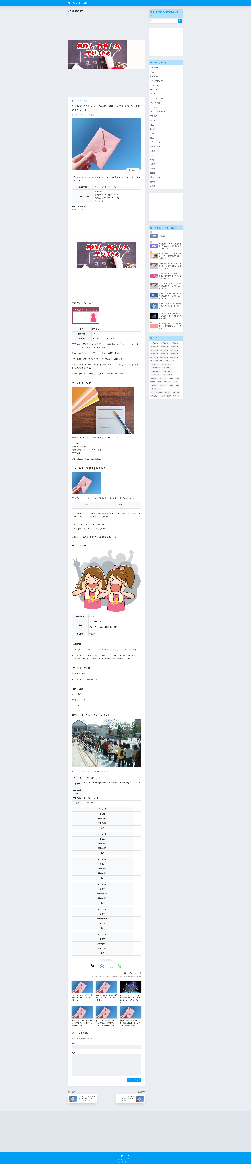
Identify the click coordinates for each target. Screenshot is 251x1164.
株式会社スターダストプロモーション (160, 392)
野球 (174, 396)
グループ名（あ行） (166, 364)
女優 (152, 138)
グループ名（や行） (103, 976)
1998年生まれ (164, 353)
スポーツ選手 (155, 103)
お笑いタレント (154, 364)
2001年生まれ (164, 357)
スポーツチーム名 (157, 98)
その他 (152, 72)
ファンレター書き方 (157, 111)
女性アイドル (155, 147)
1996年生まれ (174, 350)
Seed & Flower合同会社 (156, 360)
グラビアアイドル (157, 81)
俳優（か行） (163, 378)
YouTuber (154, 68)
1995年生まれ (164, 350)
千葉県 (177, 378)
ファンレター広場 (77, 3)
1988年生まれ (164, 343)
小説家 (152, 151)
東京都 (177, 385)
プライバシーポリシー (125, 1159)
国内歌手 (153, 129)
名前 (73, 1043)
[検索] (180, 21)
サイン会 (153, 90)
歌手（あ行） (176, 392)
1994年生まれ (154, 350)
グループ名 (137, 973)
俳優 (152, 125)
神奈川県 (162, 396)
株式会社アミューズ (155, 389)
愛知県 (171, 385)
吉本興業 (152, 382)
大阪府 (175, 382)
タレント (153, 107)
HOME (126, 1155)
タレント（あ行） (155, 371)
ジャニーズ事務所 (155, 367)
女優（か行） (163, 385)
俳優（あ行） (153, 378)
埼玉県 (159, 382)
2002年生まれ (174, 357)
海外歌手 (153, 169)
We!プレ (92, 617)
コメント (76, 1053)
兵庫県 (171, 378)
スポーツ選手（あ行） (168, 367)
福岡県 (169, 396)
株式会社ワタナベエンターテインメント (127, 976)
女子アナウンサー (157, 142)
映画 (152, 160)
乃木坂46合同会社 (167, 375)
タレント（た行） (155, 375)
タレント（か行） (167, 371)
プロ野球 (153, 116)
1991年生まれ (154, 346)
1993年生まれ (174, 346)
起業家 (152, 182)
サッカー (153, 94)
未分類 (152, 164)
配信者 (152, 186)
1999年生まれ (174, 353)
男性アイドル (155, 177)
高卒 (179, 396)
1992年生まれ (164, 346)
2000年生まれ (154, 357)
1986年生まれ (154, 343)
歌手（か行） (153, 396)
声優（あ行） (167, 382)
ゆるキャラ (154, 77)
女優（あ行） (153, 385)
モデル (152, 120)
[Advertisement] (106, 26)
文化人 (152, 155)
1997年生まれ (154, 353)
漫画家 (152, 173)
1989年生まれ (174, 343)
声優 (152, 133)
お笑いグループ (170, 360)
